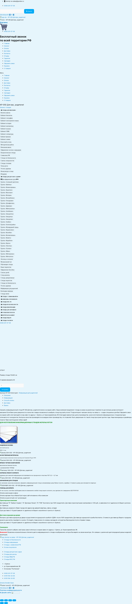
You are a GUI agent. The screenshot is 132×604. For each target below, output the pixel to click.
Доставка (7, 51)
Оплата (6, 48)
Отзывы (6, 56)
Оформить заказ (9, 63)
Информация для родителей (28, 393)
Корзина (3, 22)
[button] (5, 107)
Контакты (7, 53)
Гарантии (7, 58)
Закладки (7, 61)
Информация (8, 398)
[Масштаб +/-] (14, 600)
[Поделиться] (6, 600)
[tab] (68, 395)
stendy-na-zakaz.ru (93, 412)
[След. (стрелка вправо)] (6, 603)
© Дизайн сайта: (6, 592)
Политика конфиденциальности (11, 590)
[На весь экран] (10, 600)
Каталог (6, 46)
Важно (6, 405)
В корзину (5, 389)
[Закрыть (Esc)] (2, 600)
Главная (6, 43)
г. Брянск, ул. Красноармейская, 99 (47, 415)
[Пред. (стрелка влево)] (2, 603)
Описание (7, 395)
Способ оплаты (9, 400)
